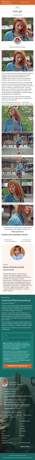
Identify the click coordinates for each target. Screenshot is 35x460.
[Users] (28, 2)
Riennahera (6, 1)
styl (17, 7)
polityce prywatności (15, 348)
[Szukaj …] (17, 2)
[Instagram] (23, 2)
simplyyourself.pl (28, 457)
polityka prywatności (25, 360)
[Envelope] (21, 2)
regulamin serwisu (10, 361)
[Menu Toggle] (32, 2)
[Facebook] (26, 2)
